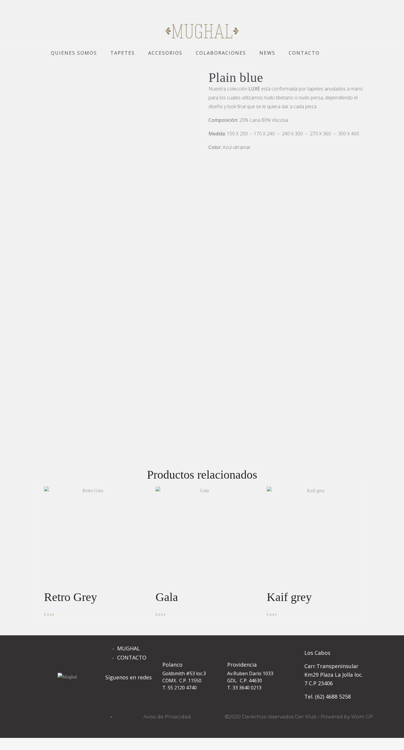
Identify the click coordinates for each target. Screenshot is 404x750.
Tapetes (122, 53)
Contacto (304, 53)
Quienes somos (74, 53)
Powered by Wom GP (347, 717)
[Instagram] (112, 699)
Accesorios (165, 53)
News (267, 53)
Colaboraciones (221, 53)
